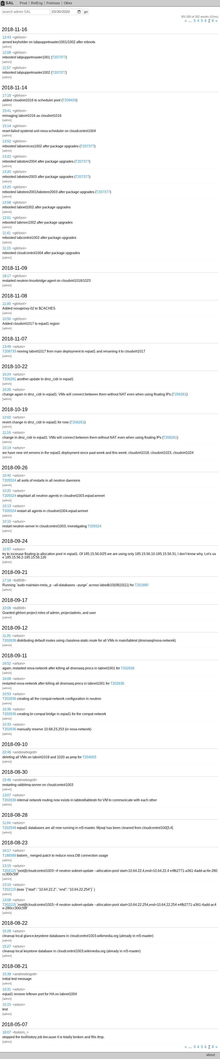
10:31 (6, 989)
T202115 (9, 871)
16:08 (6, 679)
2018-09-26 (15, 467)
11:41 (6, 233)
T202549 (9, 828)
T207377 (59, 57)
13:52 (6, 141)
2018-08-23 (15, 842)
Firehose (53, 3)
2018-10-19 (15, 409)
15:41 (6, 111)
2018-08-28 (15, 815)
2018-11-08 (14, 296)
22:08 (6, 608)
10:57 (6, 549)
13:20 (6, 172)
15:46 (6, 780)
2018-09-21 (15, 572)
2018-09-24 (15, 541)
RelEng (37, 3)
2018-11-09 (14, 268)
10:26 (6, 389)
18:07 (6, 1032)
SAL (10, 3)
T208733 (9, 351)
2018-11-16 (14, 29)
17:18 (6, 580)
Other (68, 3)
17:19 (6, 95)
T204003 (89, 757)
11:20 (6, 636)
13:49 (6, 346)
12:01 (6, 218)
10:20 (6, 491)
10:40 (6, 475)
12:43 (6, 37)
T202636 (9, 640)
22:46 (6, 752)
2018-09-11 (14, 655)
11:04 (6, 823)
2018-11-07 (14, 338)
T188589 (9, 855)
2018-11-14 (14, 87)
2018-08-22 (15, 923)
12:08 (6, 52)
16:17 (6, 850)
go (86, 12)
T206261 (9, 379)
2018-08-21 (15, 966)
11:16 (6, 432)
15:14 (6, 126)
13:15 (6, 866)
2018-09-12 (15, 628)
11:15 (6, 248)
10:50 (6, 319)
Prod (23, 3)
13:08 (6, 900)
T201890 (141, 585)
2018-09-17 (15, 600)
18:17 (6, 276)
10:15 (6, 1004)
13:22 (6, 156)
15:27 (6, 946)
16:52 (6, 663)
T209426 (69, 100)
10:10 (6, 521)
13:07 (6, 795)
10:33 (6, 724)
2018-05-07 (15, 1024)
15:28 (6, 931)
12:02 (6, 417)
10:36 (6, 709)
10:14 (6, 448)
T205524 (9, 480)
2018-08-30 (15, 772)
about (210, 1055)
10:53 (6, 694)
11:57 (6, 68)
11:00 (6, 303)
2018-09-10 (15, 744)
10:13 (6, 506)
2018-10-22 (15, 366)
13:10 (6, 885)
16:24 (6, 374)
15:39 (6, 974)
